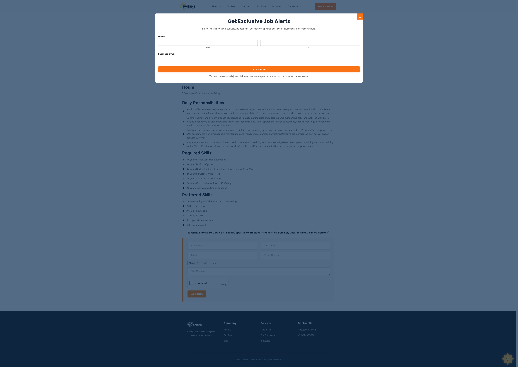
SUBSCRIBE (259, 69)
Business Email (167, 54)
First (208, 47)
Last (310, 47)
